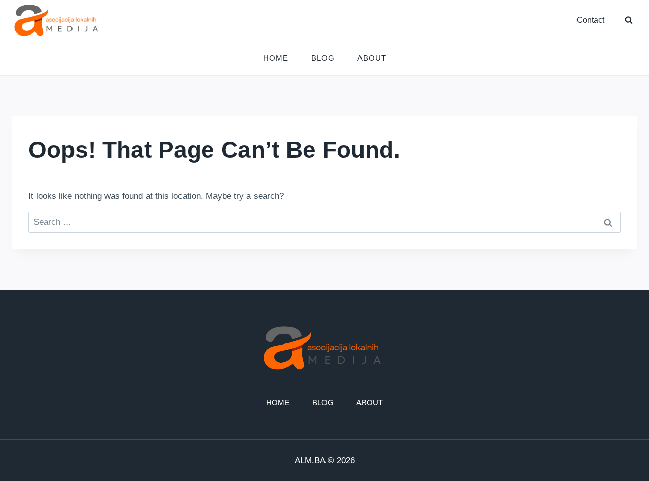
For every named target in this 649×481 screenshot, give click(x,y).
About (371, 58)
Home (276, 58)
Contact (590, 20)
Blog (323, 58)
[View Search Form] (629, 20)
